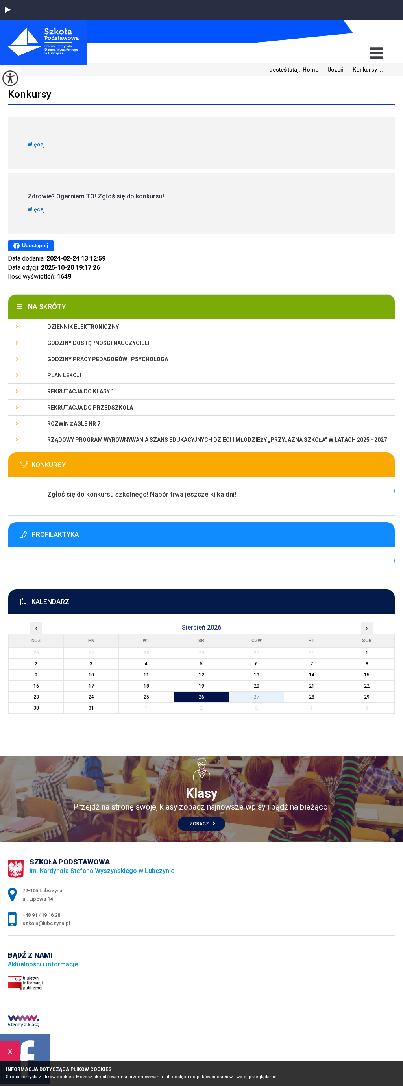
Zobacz (200, 824)
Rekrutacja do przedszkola (90, 407)
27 (256, 697)
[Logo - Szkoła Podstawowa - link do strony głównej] (43, 42)
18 (146, 686)
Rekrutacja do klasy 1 (80, 391)
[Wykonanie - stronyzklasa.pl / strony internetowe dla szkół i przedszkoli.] (23, 1022)
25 (146, 697)
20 (256, 686)
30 (36, 708)
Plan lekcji (64, 375)
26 (201, 697)
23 (36, 697)
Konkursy (30, 94)
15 (367, 675)
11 (146, 675)
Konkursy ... (365, 69)
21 (311, 686)
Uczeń (333, 69)
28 (311, 697)
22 (367, 686)
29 (367, 697)
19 (201, 686)
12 (201, 675)
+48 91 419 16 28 (376, 32)
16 (36, 686)
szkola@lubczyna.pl (363, 32)
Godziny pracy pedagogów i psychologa (107, 359)
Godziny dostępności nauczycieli (98, 343)
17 (91, 686)
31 (91, 708)
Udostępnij (35, 245)
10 (91, 675)
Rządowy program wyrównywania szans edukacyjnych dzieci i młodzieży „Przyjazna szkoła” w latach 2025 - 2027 (217, 440)
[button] (8, 10)
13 (256, 675)
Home (310, 69)
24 (91, 697)
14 (311, 675)
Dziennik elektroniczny (83, 327)
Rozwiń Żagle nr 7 (73, 424)
